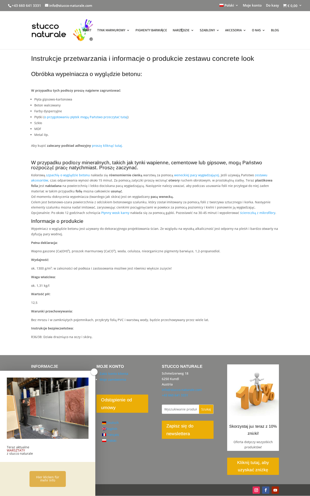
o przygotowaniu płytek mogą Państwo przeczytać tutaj (86, 117)
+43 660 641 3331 (26, 5)
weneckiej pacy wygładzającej (196, 175)
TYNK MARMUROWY (111, 30)
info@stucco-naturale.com (182, 390)
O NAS (256, 30)
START (86, 30)
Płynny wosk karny (115, 213)
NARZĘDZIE (181, 30)
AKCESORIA (233, 30)
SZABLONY (207, 30)
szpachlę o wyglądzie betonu (68, 175)
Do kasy (272, 5)
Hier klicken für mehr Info (47, 478)
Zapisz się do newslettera (179, 429)
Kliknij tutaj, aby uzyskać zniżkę (253, 466)
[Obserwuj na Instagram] (256, 490)
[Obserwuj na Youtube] (275, 490)
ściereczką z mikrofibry (257, 213)
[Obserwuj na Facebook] (265, 490)
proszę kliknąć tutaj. (107, 145)
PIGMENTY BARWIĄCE (151, 30)
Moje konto (252, 5)
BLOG (275, 30)
